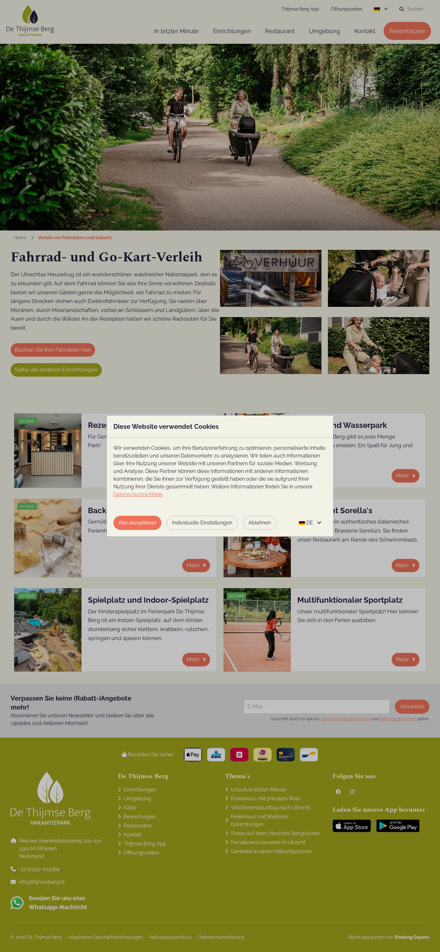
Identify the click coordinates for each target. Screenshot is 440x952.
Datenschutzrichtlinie (137, 494)
